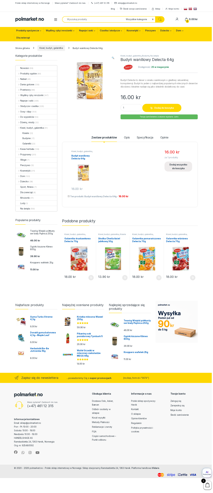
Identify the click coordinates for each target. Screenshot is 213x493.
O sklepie (136, 414)
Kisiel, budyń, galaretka (51, 48)
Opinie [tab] (164, 137)
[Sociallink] (15, 452)
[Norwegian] (191, 9)
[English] (196, 9)
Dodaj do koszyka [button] (89, 277)
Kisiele (123, 234)
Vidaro (155, 468)
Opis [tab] (127, 137)
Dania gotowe (27, 84)
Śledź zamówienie (179, 414)
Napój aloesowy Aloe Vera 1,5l (24, 486)
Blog (113, 8)
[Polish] (186, 9)
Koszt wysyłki (98, 417)
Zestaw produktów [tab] (104, 137)
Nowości (24, 68)
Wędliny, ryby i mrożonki (59, 30)
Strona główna (22, 48)
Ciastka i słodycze (110, 30)
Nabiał (23, 79)
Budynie (145, 56)
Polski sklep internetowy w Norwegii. (32, 3)
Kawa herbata (27, 149)
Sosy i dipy (25, 111)
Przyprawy (25, 154)
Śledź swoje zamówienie (135, 8)
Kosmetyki (132, 30)
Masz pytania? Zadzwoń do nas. (70, 3)
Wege (23, 159)
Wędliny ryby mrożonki (32, 95)
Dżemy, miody (27, 122)
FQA (94, 431)
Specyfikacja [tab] (145, 137)
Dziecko (164, 30)
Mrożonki (25, 197)
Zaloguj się (175, 401)
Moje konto (174, 8)
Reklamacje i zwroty (102, 426)
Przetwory (25, 89)
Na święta (154, 56)
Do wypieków (27, 117)
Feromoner (166, 468)
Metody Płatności (100, 422)
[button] (113, 58)
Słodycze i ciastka (29, 106)
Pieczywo (150, 30)
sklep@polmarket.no (127, 3)
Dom (178, 30)
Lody (22, 203)
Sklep (157, 8)
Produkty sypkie (28, 73)
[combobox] (93, 19)
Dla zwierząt (23, 37)
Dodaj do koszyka (164, 107)
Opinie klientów (139, 418)
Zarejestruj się (177, 405)
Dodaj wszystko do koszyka (178, 166)
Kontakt (135, 409)
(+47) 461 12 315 (102, 3)
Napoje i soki (86, 30)
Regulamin (136, 423)
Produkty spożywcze (27, 30)
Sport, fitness (27, 187)
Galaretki (26, 143)
